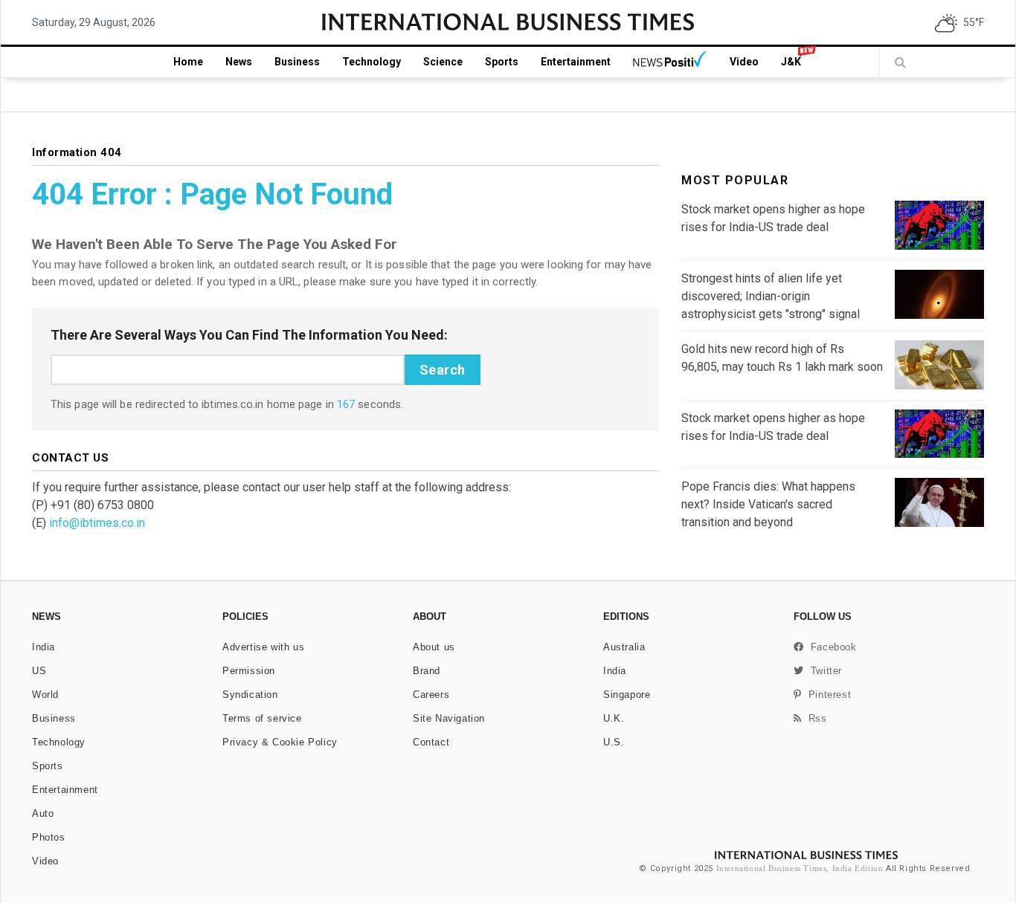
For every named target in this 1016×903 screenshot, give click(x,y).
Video (744, 62)
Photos (48, 837)
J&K (791, 62)
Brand (426, 670)
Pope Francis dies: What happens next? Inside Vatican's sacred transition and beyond (768, 504)
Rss (814, 718)
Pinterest (826, 694)
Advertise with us (263, 647)
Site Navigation (449, 718)
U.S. (613, 742)
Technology (371, 62)
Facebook (830, 647)
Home (188, 62)
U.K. (613, 718)
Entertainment (576, 62)
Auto (43, 813)
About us (434, 647)
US (39, 670)
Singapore (626, 694)
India (43, 647)
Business (297, 62)
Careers (431, 694)
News (238, 62)
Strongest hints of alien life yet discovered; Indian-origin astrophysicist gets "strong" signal (770, 296)
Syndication (250, 694)
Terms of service (262, 718)
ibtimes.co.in (232, 404)
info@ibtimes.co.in (97, 523)
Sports (501, 62)
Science (443, 62)
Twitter (823, 670)
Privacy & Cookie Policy (280, 742)
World (45, 694)
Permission (248, 670)
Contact (431, 742)
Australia (624, 647)
